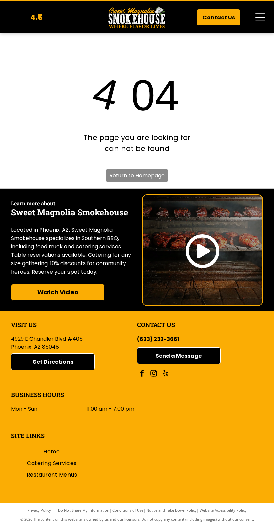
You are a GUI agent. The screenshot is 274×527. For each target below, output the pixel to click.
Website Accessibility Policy (223, 510)
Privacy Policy (39, 510)
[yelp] (165, 374)
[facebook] (142, 374)
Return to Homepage (137, 175)
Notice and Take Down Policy (171, 510)
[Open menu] (260, 17)
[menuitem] (51, 451)
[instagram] (154, 374)
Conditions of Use (127, 510)
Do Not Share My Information (83, 510)
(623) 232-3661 (158, 339)
